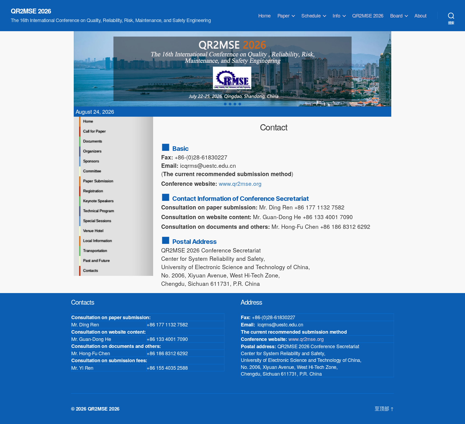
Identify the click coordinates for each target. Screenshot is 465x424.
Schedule (310, 16)
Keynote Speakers (98, 201)
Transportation (95, 250)
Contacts (90, 270)
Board (396, 16)
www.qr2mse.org (240, 183)
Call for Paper (94, 131)
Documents (92, 141)
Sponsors (91, 161)
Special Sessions (97, 221)
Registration (93, 191)
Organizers (92, 151)
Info (336, 16)
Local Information (97, 240)
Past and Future (96, 260)
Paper (283, 16)
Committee (92, 171)
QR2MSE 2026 (31, 11)
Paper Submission (98, 181)
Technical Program (98, 211)
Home (264, 16)
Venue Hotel (93, 231)
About (420, 16)
